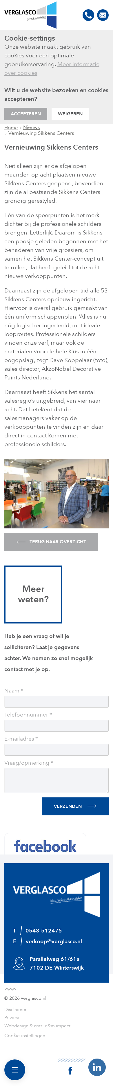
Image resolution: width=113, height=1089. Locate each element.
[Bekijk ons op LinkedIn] (97, 1067)
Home (11, 127)
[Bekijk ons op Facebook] (71, 1066)
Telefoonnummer (26, 715)
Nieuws (31, 127)
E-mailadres (19, 739)
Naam (11, 691)
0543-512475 (88, 15)
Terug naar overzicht (57, 542)
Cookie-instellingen (24, 1035)
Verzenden (68, 806)
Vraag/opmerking (26, 763)
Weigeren (70, 114)
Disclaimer (15, 1009)
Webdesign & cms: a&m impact (37, 1026)
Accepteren (26, 114)
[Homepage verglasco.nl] (30, 15)
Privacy (11, 1018)
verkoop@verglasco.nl (103, 15)
